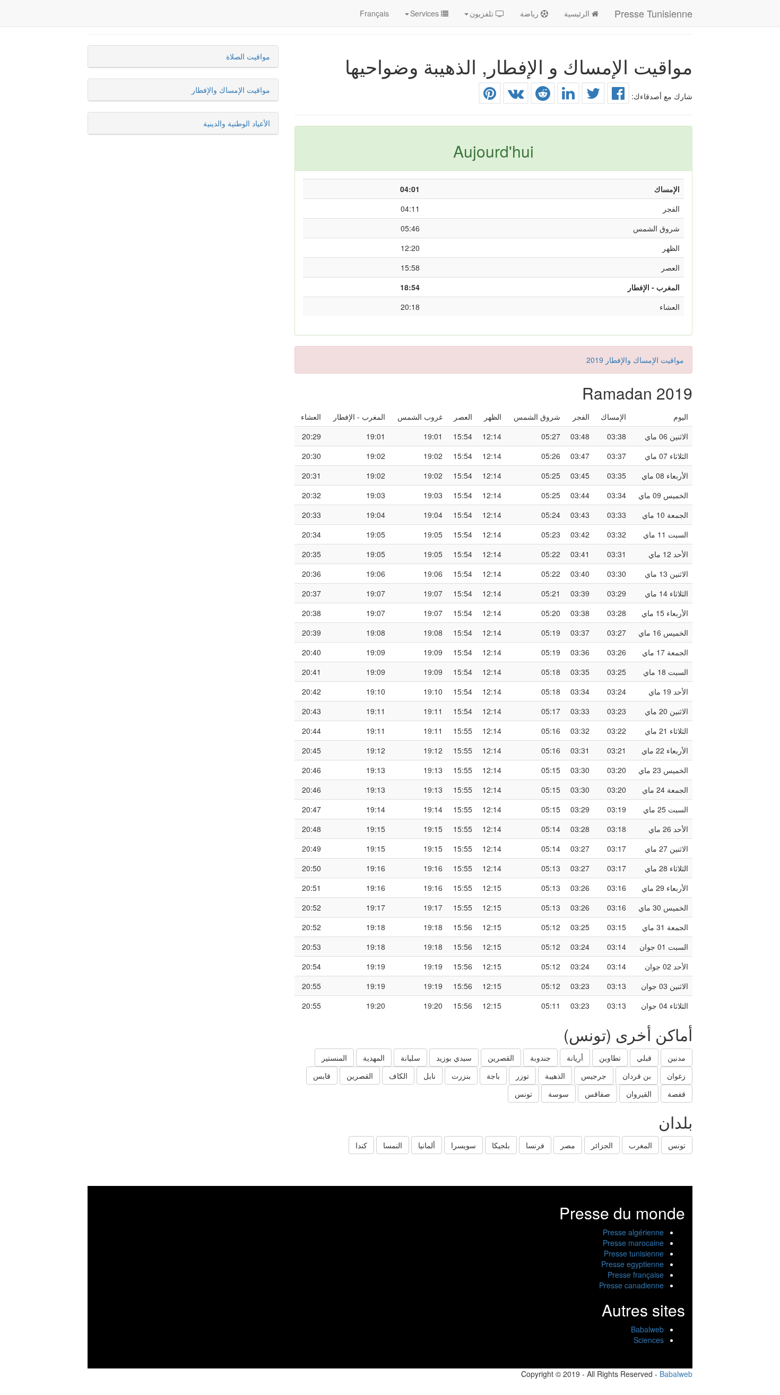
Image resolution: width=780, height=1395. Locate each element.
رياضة (530, 13)
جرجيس (593, 1075)
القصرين (501, 1057)
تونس (523, 1093)
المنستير (334, 1057)
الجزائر (602, 1145)
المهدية (374, 1057)
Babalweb (647, 1329)
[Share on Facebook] (618, 95)
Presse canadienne (631, 1285)
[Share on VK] (515, 95)
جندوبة (540, 1057)
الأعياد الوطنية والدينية (236, 123)
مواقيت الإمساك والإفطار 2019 (635, 359)
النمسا (392, 1145)
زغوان (676, 1075)
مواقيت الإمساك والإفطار (231, 89)
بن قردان (636, 1075)
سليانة (410, 1057)
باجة (493, 1075)
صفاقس (597, 1093)
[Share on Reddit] (543, 95)
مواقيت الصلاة (248, 56)
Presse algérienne (633, 1232)
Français (374, 13)
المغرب (640, 1145)
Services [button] (425, 13)
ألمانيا (426, 1145)
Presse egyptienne (632, 1264)
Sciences (649, 1340)
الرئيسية (578, 13)
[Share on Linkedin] (568, 95)
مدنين (677, 1057)
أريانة (575, 1057)
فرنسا (535, 1145)
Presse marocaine (633, 1242)
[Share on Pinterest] (490, 95)
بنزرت (461, 1075)
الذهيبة (555, 1075)
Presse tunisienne (634, 1253)
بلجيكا (501, 1145)
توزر (522, 1075)
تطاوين (610, 1057)
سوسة (558, 1093)
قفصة (677, 1093)
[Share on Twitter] (593, 95)
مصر (567, 1145)
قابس (322, 1075)
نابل (429, 1075)
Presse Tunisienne (653, 13)
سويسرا (463, 1145)
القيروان (639, 1093)
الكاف (398, 1075)
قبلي (644, 1057)
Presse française (636, 1274)
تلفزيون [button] (483, 13)
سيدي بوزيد (454, 1057)
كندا (361, 1145)
